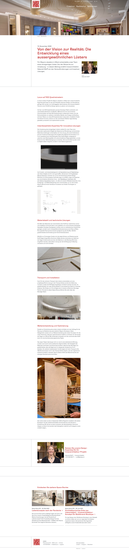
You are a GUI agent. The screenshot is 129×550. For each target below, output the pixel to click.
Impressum (83, 548)
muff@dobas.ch (80, 457)
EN (96, 1)
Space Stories (86, 1)
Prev (38, 202)
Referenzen (92, 6)
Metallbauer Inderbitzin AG (68, 179)
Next (79, 202)
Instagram (83, 544)
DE (94, 1)
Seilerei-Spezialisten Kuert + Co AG (50, 181)
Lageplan (62, 544)
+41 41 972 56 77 (69, 457)
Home (38, 36)
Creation (71, 6)
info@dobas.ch (55, 544)
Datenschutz (78, 548)
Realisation (81, 6)
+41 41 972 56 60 (46, 544)
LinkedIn (78, 544)
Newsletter (90, 544)
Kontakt (91, 1)
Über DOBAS (77, 1)
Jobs (81, 1)
